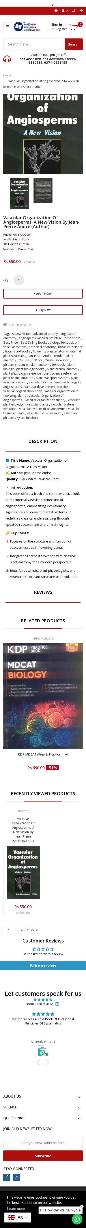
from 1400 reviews (40, 1004)
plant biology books (30, 369)
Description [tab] (43, 441)
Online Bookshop (57, 360)
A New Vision (21, 333)
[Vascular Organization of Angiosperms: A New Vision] (19, 193)
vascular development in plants (46, 387)
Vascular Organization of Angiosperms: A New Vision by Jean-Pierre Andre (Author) (23, 830)
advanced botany (45, 333)
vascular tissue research (44, 413)
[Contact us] (77, 1219)
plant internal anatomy (63, 369)
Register (61, 29)
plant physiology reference (22, 373)
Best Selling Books (34, 342)
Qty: (6, 280)
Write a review (43, 965)
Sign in (56, 24)
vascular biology (40, 382)
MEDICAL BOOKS (43, 638)
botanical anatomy (42, 347)
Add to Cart (44, 293)
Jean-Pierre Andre (39, 356)
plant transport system (52, 378)
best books (72, 338)
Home (7, 75)
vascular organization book (22, 391)
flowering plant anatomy (50, 351)
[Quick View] (60, 705)
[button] (40, 1062)
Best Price (10, 342)
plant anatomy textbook (47, 364)
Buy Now (44, 310)
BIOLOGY (24, 234)
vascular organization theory (45, 400)
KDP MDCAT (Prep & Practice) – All (43, 754)
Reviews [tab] (43, 592)
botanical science (70, 347)
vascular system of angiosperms (42, 409)
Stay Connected (18, 1168)
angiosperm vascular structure (40, 338)
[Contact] (73, 11)
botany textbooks (17, 351)
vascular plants (37, 404)
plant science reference (60, 373)
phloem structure (15, 364)
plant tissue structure (18, 378)
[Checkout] (81, 11)
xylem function (27, 417)
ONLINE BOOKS (30, 360)
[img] (43, 999)
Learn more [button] (16, 1209)
